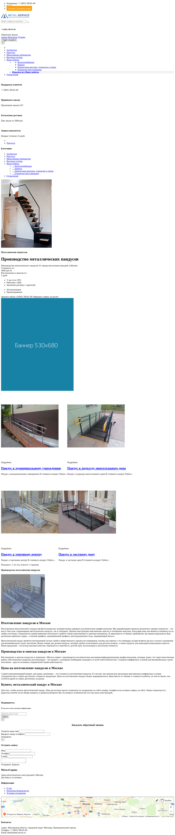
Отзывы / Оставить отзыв (19, 8)
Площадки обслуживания (29, 70)
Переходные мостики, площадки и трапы (37, 67)
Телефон (5, 753)
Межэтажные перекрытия (19, 55)
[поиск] (28, 22)
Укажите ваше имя (9, 731)
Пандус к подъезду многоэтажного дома (96, 468)
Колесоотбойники (26, 62)
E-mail (4, 756)
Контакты (12, 37)
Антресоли (12, 50)
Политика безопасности (18, 791)
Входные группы (15, 57)
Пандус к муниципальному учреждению (31, 468)
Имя (3, 750)
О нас (9, 788)
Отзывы (21, 37)
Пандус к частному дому (77, 554)
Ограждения (12, 74)
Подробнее (6, 462)
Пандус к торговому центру (21, 554)
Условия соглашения (16, 793)
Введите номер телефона (12, 734)
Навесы (21, 65)
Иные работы (13, 164)
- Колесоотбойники (22, 166)
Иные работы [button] (13, 60)
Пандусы (11, 52)
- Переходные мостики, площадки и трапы (32, 171)
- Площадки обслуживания (25, 173)
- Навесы (17, 168)
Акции (4, 37)
